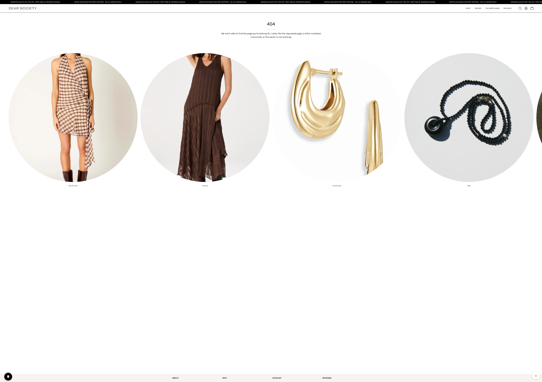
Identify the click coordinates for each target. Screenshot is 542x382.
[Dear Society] (22, 8)
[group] (271, 120)
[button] (477, 8)
